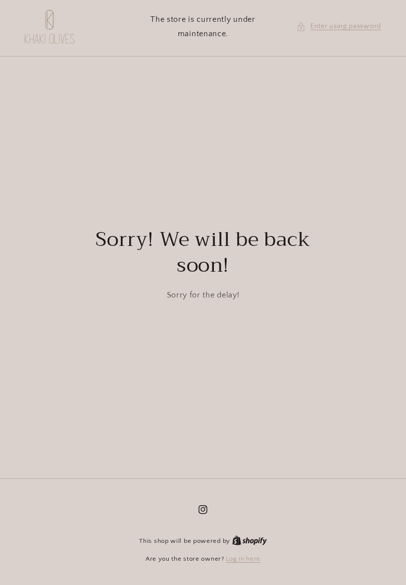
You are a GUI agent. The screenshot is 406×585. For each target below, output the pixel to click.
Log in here (243, 558)
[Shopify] (249, 540)
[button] (339, 26)
